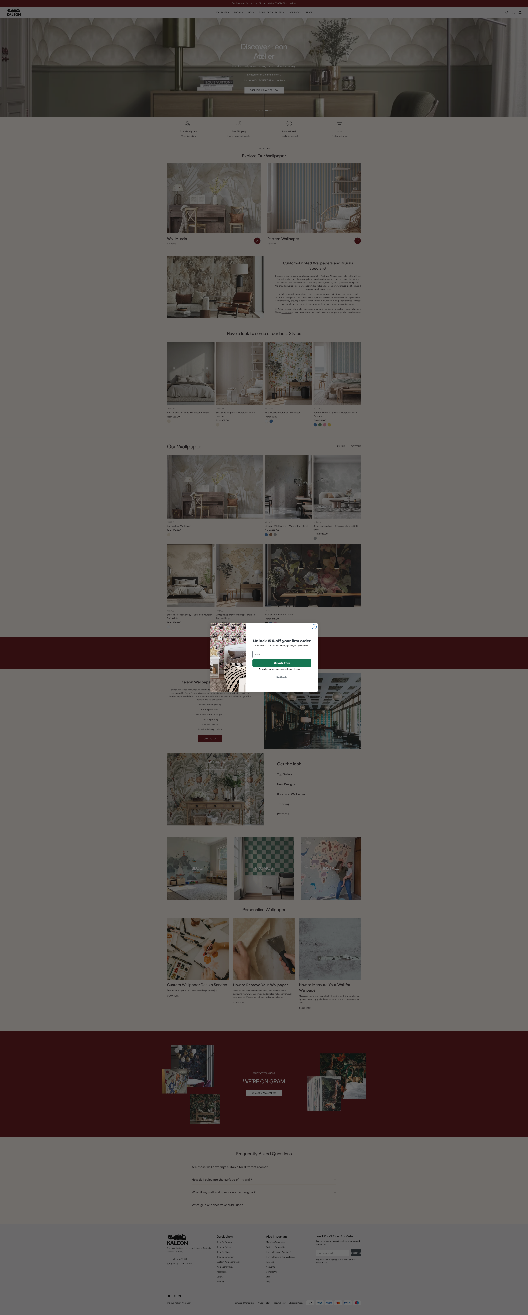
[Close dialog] (314, 626)
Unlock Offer (282, 663)
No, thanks (282, 677)
